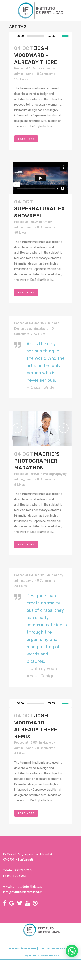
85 (20, 232)
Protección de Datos (22, 948)
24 (20, 586)
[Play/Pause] (13, 36)
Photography (53, 474)
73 (39, 334)
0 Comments (46, 74)
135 (21, 79)
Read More (26, 138)
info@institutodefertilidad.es (23, 892)
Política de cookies (46, 955)
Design (19, 328)
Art (45, 222)
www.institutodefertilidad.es (22, 887)
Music (46, 68)
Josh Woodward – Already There (35, 55)
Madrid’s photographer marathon (37, 461)
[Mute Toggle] (59, 36)
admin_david (23, 74)
